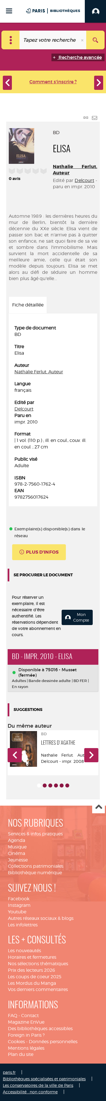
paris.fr (9, 1072)
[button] (15, 755)
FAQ (12, 1015)
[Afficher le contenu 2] (45, 785)
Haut (98, 807)
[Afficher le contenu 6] (67, 785)
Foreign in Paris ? (26, 1035)
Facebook (18, 898)
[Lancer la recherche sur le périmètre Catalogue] (95, 40)
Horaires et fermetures (32, 957)
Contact (30, 1015)
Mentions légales (26, 1048)
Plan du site (20, 1054)
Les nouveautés (24, 950)
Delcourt (84, 180)
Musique (17, 847)
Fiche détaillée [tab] (28, 305)
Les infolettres (23, 925)
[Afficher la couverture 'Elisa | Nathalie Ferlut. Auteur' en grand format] (21, 145)
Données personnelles (53, 1041)
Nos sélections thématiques (38, 963)
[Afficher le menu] (9, 11)
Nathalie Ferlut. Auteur (38, 371)
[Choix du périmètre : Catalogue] (10, 40)
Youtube (17, 911)
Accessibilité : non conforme (30, 1091)
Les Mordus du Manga (32, 983)
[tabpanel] (53, 413)
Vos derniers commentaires (38, 989)
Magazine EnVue (26, 1022)
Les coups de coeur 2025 (34, 976)
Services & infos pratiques (35, 834)
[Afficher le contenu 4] (56, 785)
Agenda (16, 840)
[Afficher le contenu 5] (62, 785)
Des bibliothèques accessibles (40, 1028)
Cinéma (16, 853)
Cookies (16, 1041)
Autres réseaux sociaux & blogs (40, 918)
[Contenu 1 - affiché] (39, 785)
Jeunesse (18, 860)
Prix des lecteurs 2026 (31, 970)
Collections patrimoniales (35, 866)
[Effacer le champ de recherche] (82, 40)
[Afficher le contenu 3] (50, 785)
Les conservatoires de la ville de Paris (38, 1085)
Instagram (19, 905)
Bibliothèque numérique (35, 872)
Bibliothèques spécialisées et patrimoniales (44, 1078)
